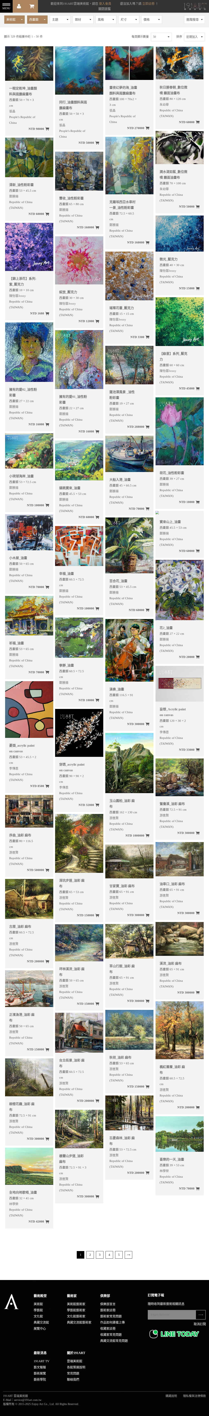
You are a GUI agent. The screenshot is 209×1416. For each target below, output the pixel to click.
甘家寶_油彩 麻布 (122, 886)
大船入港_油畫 (120, 479)
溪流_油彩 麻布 (171, 963)
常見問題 (73, 1373)
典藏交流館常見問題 (114, 1340)
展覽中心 (40, 1328)
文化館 (38, 1316)
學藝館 (38, 1310)
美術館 (38, 1304)
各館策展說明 (76, 1367)
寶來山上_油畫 (170, 522)
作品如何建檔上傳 (112, 1322)
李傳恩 (164, 732)
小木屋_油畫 (18, 558)
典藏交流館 (41, 1322)
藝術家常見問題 (111, 1316)
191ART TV (41, 1361)
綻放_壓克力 (68, 292)
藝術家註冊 (108, 1310)
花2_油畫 (166, 628)
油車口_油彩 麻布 (172, 884)
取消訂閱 (200, 1324)
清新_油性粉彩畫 (21, 185)
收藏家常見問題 (111, 1334)
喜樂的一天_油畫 (172, 1159)
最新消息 (40, 1353)
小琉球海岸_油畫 (21, 476)
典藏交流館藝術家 (79, 1322)
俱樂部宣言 (108, 1304)
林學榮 (164, 1171)
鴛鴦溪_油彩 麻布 (172, 804)
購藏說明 (171, 1395)
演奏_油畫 (116, 689)
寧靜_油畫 (66, 665)
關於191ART (76, 1353)
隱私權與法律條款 (194, 1395)
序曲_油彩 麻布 (20, 835)
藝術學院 (40, 1379)
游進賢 (114, 818)
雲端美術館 (74, 1361)
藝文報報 (40, 1367)
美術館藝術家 (76, 1304)
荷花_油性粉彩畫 (172, 473)
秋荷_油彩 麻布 (120, 1057)
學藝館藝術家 (76, 1310)
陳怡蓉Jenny (168, 270)
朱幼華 (164, 104)
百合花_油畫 (118, 581)
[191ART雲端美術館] (194, 7)
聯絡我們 (73, 1379)
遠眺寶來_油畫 (69, 488)
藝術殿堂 (40, 1296)
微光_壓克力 (169, 259)
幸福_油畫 (66, 573)
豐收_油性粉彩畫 (71, 198)
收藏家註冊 (108, 1328)
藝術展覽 (40, 1373)
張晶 (12, 111)
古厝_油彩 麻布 (20, 926)
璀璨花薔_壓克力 (121, 308)
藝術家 (72, 1296)
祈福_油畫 (16, 643)
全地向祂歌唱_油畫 (23, 1192)
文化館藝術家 (76, 1316)
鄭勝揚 (114, 225)
